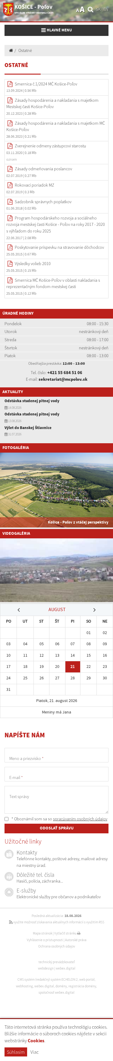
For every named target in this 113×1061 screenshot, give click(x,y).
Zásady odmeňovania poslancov (43, 168)
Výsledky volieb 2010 (33, 263)
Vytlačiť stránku (65, 933)
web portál (87, 979)
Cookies (36, 1041)
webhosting (24, 986)
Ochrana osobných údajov (56, 946)
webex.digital (65, 968)
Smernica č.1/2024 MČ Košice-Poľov (46, 84)
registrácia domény (82, 986)
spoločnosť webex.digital (56, 992)
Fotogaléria (15, 448)
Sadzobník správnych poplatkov (43, 201)
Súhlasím (16, 1052)
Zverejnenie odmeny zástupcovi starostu (50, 146)
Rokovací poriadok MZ (34, 185)
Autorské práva (75, 940)
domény (61, 986)
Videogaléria (16, 533)
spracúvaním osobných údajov (80, 819)
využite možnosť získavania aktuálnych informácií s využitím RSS (58, 922)
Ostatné (25, 50)
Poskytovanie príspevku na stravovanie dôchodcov (59, 247)
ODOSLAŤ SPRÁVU (57, 828)
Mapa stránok (42, 933)
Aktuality (12, 392)
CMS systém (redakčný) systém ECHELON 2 (47, 979)
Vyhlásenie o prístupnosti (45, 940)
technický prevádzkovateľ (57, 962)
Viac (34, 1052)
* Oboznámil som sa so (59, 819)
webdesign (46, 968)
